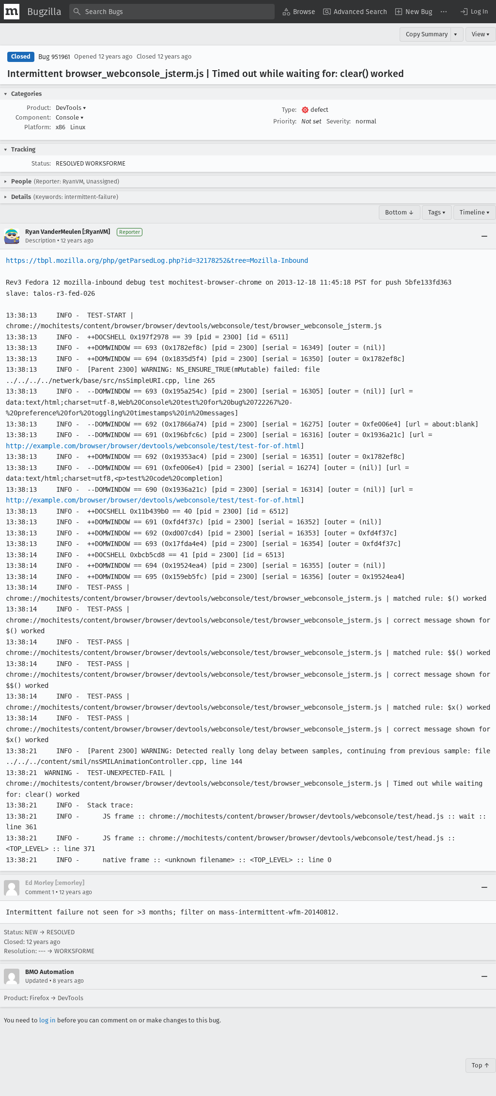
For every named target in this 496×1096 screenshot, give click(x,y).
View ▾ (481, 34)
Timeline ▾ (475, 212)
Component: (33, 117)
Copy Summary (427, 34)
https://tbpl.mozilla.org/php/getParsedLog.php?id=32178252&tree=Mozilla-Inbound (157, 260)
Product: (39, 107)
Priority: (284, 121)
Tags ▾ (437, 212)
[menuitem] (299, 11)
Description (40, 240)
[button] (473, 11)
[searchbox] (172, 11)
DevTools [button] (71, 107)
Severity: (338, 121)
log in (47, 1020)
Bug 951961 (54, 57)
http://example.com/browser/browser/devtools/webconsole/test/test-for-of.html (153, 446)
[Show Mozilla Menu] (11, 11)
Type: (289, 109)
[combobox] (172, 11)
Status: (41, 163)
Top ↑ (481, 1065)
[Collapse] (484, 236)
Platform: (37, 127)
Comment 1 (39, 892)
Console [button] (70, 117)
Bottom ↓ (399, 212)
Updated (36, 980)
